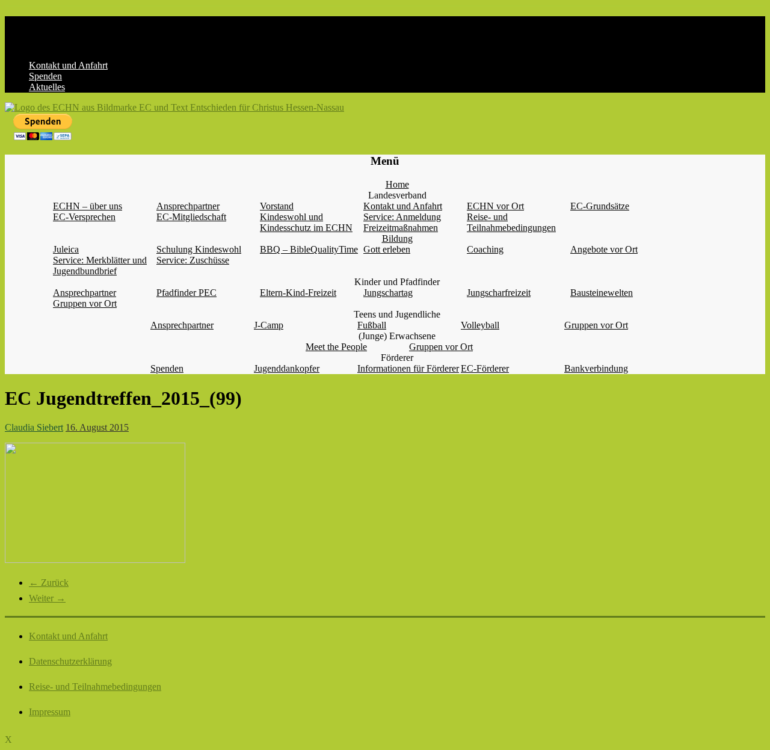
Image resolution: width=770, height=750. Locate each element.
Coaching (485, 249)
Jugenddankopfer (286, 368)
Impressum (49, 712)
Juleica (66, 249)
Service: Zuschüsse (192, 260)
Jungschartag (388, 292)
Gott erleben (386, 249)
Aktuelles (47, 87)
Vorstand (277, 206)
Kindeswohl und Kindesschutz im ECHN (306, 222)
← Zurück (49, 582)
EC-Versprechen (84, 217)
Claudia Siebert (34, 427)
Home (397, 184)
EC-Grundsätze (599, 206)
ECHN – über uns (87, 206)
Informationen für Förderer (408, 368)
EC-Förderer (485, 368)
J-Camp (268, 325)
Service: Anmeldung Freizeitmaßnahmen (402, 222)
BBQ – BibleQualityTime (309, 249)
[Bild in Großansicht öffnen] (95, 560)
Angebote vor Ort (604, 249)
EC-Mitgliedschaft (191, 217)
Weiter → (47, 598)
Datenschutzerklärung (70, 661)
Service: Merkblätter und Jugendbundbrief (100, 265)
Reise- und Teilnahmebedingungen (511, 222)
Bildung (397, 238)
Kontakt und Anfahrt (68, 65)
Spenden (45, 76)
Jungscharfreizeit (499, 292)
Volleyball (480, 325)
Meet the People (336, 347)
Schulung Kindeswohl (198, 249)
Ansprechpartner (188, 206)
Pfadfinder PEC (186, 292)
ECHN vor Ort (495, 206)
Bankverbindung (596, 368)
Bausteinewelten (601, 292)
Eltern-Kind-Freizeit (298, 292)
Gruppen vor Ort (85, 303)
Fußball (371, 325)
